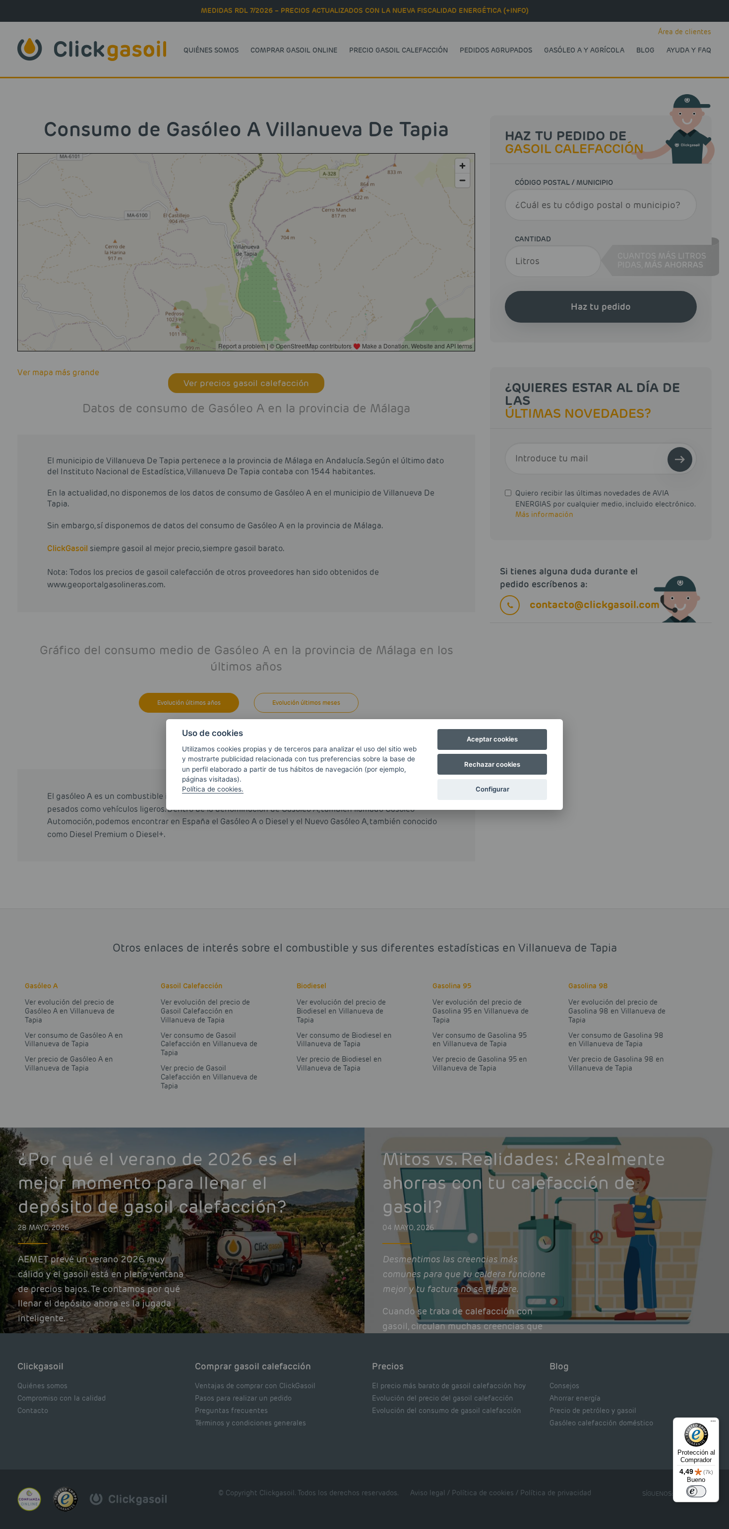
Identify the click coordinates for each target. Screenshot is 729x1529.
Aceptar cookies (492, 739)
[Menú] (713, 1423)
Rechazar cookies (492, 764)
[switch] (696, 1491)
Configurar (492, 789)
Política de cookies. (212, 789)
